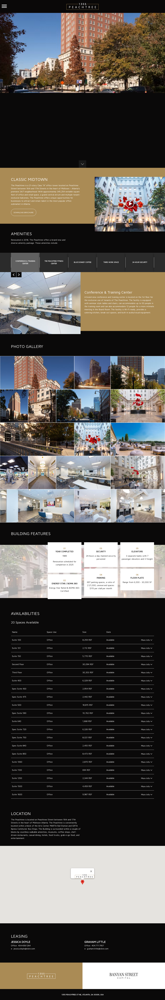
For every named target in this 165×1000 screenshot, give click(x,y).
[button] (82, 882)
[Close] (91, 871)
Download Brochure (24, 212)
